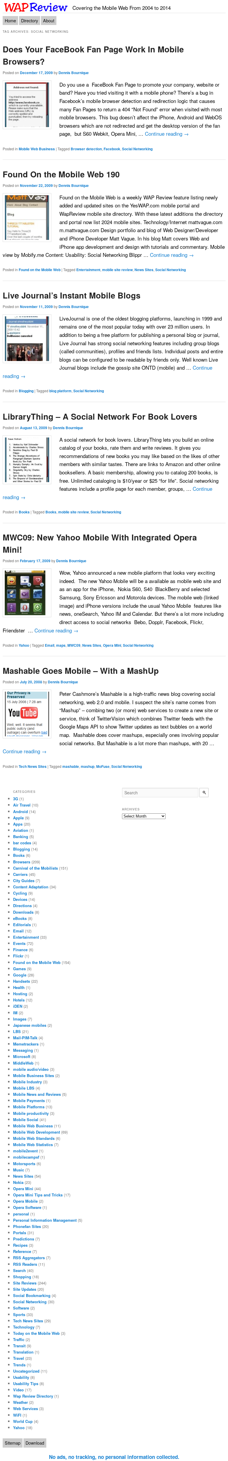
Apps (18, 824)
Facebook (112, 148)
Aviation (20, 830)
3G (15, 798)
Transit (19, 1346)
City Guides (23, 880)
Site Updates (24, 1289)
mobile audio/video (31, 1069)
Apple (18, 818)
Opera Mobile (25, 1201)
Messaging (23, 1050)
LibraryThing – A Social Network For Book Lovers (100, 416)
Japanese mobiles (29, 1025)
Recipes (20, 1245)
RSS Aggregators (29, 1257)
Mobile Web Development (36, 1132)
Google (19, 975)
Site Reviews (25, 1283)
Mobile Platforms (29, 1107)
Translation (23, 1352)
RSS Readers (25, 1264)
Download (35, 1443)
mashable (70, 766)
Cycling (20, 893)
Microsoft (21, 1056)
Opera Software (27, 1207)
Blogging (26, 390)
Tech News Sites (33, 766)
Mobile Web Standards (34, 1138)
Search (19, 1270)
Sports (19, 1314)
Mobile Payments (29, 1100)
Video (18, 1390)
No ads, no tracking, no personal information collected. (114, 1456)
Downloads (23, 912)
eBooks (20, 918)
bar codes (22, 843)
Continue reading (167, 133)
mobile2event (25, 1151)
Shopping (22, 1276)
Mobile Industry (27, 1082)
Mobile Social (25, 1119)
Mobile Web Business (37, 148)
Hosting (20, 993)
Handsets (21, 981)
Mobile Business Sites (33, 1075)
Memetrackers (26, 1044)
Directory (29, 21)
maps (61, 645)
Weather (20, 1402)
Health (19, 987)
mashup (87, 766)
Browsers (21, 862)
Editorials (22, 924)
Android (20, 811)
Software (21, 1308)
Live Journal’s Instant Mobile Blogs (71, 295)
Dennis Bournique (73, 72)
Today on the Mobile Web (36, 1333)
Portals (19, 1232)
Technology (23, 1327)
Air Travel (22, 805)
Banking (20, 836)
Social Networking (137, 148)
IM (15, 1012)
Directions (22, 905)
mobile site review (117, 269)
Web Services (25, 1408)
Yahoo (24, 645)
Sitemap (12, 1443)
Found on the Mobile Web (40, 269)
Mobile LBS (23, 1088)
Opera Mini (112, 645)
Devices (20, 899)
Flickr (18, 956)
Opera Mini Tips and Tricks (38, 1195)
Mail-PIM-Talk (25, 1037)
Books (24, 512)
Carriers (20, 874)
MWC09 (73, 645)
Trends (19, 1365)
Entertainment (88, 269)
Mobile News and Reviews (37, 1094)
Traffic (18, 1339)
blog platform (60, 390)
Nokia (18, 1182)
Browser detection (86, 148)
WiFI (17, 1415)
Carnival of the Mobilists (35, 868)
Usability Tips (25, 1383)
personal (21, 1214)
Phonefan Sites (27, 1226)
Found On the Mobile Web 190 (61, 174)
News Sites (143, 269)
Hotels (19, 1000)
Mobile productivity (31, 1113)
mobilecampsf (26, 1157)
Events (19, 943)
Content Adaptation (30, 887)
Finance (20, 949)
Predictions (23, 1239)
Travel (18, 1358)
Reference (22, 1251)
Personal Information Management (45, 1220)
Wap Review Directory (33, 1396)
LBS (17, 1031)
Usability (21, 1377)
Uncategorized (26, 1371)
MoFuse (103, 766)
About (48, 21)
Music (18, 1170)
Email (49, 645)
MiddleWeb (23, 1063)
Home (10, 21)
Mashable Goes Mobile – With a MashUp (81, 670)
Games (19, 968)
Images (19, 1019)
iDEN (17, 1006)
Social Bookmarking (31, 1295)
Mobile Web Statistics (33, 1144)
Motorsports (24, 1163)
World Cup (23, 1421)
